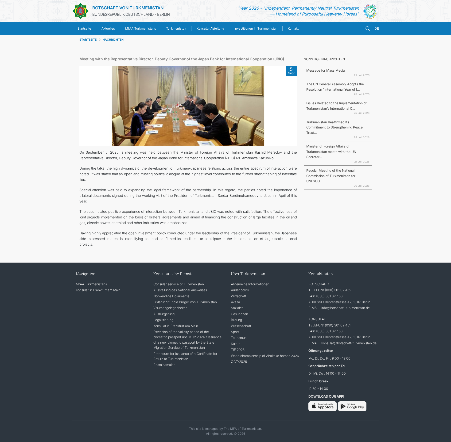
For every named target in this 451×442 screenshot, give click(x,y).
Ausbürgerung (164, 314)
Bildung (236, 320)
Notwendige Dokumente (171, 296)
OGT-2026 (239, 362)
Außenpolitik (240, 290)
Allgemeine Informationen (250, 284)
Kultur (235, 344)
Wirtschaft (238, 296)
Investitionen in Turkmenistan (255, 28)
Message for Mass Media (325, 70)
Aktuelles (108, 28)
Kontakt (293, 28)
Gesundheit (239, 314)
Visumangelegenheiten (170, 308)
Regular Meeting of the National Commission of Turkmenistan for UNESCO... (330, 175)
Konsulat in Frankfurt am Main (98, 290)
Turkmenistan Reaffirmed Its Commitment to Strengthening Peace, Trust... (335, 127)
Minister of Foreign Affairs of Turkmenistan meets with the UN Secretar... (331, 151)
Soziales (237, 308)
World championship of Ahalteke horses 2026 (265, 356)
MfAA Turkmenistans (140, 28)
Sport (235, 332)
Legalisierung (163, 320)
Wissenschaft (241, 326)
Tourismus (238, 338)
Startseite (84, 28)
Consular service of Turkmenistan (178, 284)
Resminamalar (164, 365)
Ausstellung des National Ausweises (180, 290)
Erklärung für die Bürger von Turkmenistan (185, 302)
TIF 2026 (238, 350)
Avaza (235, 302)
